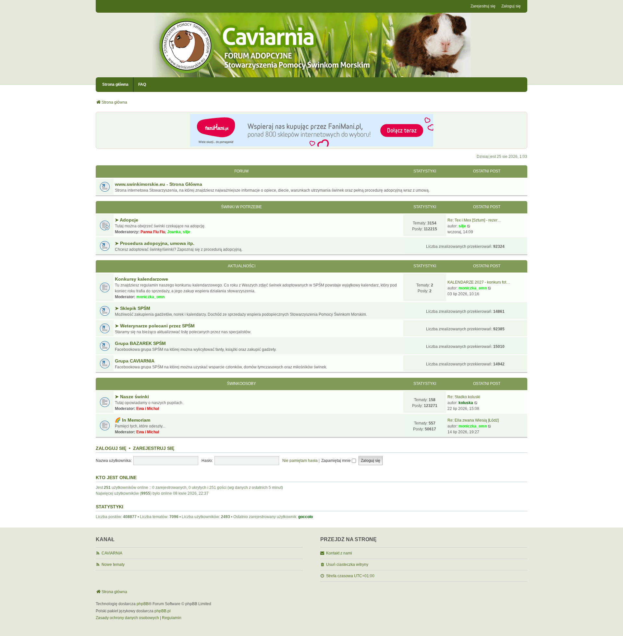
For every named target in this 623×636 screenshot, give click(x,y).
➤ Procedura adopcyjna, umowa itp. (154, 243)
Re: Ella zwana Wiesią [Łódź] (473, 420)
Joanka (174, 232)
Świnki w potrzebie (241, 207)
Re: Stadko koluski (463, 397)
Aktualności (241, 266)
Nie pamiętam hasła (300, 460)
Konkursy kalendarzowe (141, 279)
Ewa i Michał (147, 408)
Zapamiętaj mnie (336, 460)
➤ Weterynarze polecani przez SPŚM (155, 325)
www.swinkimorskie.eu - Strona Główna (158, 184)
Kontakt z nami (339, 553)
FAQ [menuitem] (142, 84)
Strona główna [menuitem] (115, 84)
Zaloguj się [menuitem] (511, 6)
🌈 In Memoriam (132, 420)
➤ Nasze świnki (132, 396)
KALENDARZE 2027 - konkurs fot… (478, 282)
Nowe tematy (113, 564)
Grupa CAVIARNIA (134, 360)
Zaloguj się (111, 448)
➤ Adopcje (126, 220)
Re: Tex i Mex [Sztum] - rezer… (474, 220)
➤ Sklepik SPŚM (132, 308)
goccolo (305, 517)
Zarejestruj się (153, 448)
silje (186, 232)
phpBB (143, 604)
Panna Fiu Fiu (152, 232)
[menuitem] (127, 618)
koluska (465, 403)
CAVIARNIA (112, 553)
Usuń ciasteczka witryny (347, 564)
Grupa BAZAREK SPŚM (140, 343)
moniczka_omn (150, 297)
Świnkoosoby (241, 383)
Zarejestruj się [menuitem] (482, 6)
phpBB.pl (162, 611)
